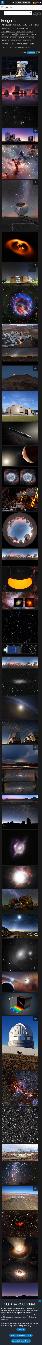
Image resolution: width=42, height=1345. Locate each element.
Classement (31, 53)
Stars (32, 44)
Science (18, 2)
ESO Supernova (23, 28)
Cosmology (6, 28)
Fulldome (20, 31)
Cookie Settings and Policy (21, 1341)
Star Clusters (22, 44)
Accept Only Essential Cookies (21, 1335)
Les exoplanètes (8, 31)
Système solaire (8, 44)
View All (5, 25)
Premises (5, 41)
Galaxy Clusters (8, 34)
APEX (30, 25)
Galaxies (29, 31)
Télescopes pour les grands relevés (16, 47)
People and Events (26, 37)
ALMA (25, 25)
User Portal (26, 2)
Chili (36, 25)
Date (38, 53)
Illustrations (22, 34)
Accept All (21, 1329)
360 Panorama (15, 25)
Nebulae (5, 37)
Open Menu (8, 7)
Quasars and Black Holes (21, 41)
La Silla (33, 34)
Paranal (13, 37)
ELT (14, 28)
